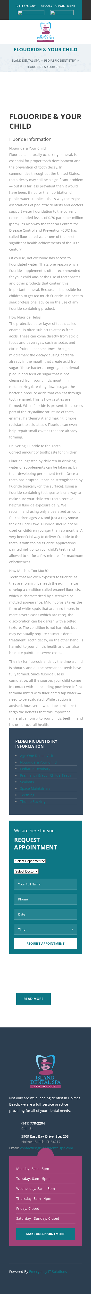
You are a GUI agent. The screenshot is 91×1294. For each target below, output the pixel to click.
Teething (27, 795)
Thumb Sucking (32, 801)
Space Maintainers (35, 788)
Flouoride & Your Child (38, 762)
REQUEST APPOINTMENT (58, 6)
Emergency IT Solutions (48, 1271)
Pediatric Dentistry (60, 61)
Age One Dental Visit (36, 755)
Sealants (27, 782)
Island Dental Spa (25, 61)
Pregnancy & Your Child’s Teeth (45, 775)
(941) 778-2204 (26, 6)
